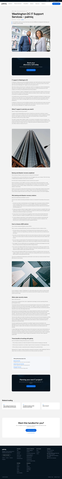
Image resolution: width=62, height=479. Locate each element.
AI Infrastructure (29, 459)
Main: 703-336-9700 (50, 450)
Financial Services (19, 458)
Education (18, 453)
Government (19, 456)
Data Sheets (29, 469)
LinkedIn (3, 457)
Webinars (28, 466)
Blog (27, 464)
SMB (17, 450)
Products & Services (17, 3)
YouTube (7, 457)
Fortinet (18, 466)
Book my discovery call (31, 386)
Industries (10, 3)
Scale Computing (19, 472)
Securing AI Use (29, 457)
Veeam (18, 469)
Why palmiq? (26, 3)
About (37, 450)
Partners (31, 3)
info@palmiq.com (50, 451)
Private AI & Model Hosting (31, 460)
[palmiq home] (4, 4)
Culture (37, 453)
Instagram (3, 459)
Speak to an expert (56, 3)
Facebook (11, 457)
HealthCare (18, 452)
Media (28, 471)
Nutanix (18, 471)
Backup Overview (17, 360)
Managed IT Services (17, 367)
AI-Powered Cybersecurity (31, 453)
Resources (37, 3)
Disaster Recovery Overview (19, 363)
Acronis (18, 464)
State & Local (19, 455)
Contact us (43, 3)
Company (38, 452)
